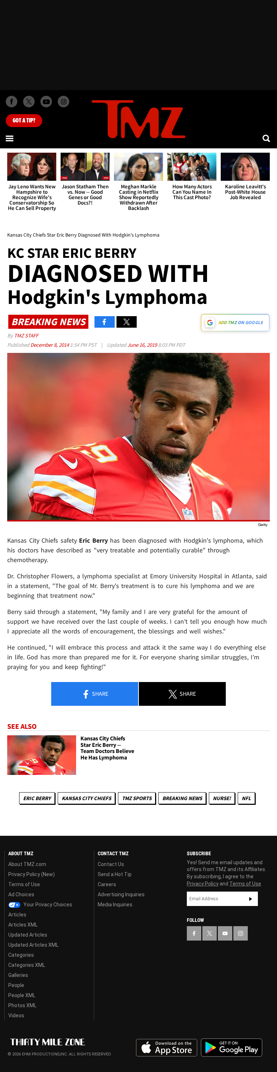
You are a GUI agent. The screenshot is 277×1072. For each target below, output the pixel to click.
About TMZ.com (27, 864)
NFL (246, 798)
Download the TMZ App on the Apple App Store (166, 1048)
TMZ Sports (136, 798)
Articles (17, 915)
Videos (16, 1015)
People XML (21, 995)
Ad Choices (21, 894)
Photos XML (22, 1005)
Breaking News (182, 798)
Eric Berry (37, 798)
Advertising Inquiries (121, 894)
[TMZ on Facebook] (11, 101)
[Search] (267, 138)
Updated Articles (27, 935)
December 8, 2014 (50, 344)
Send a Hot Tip (115, 874)
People (16, 985)
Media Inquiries (115, 904)
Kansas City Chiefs (86, 798)
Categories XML (26, 965)
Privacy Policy (203, 884)
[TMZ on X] (29, 101)
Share (99, 693)
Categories (21, 955)
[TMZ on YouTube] (225, 933)
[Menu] (10, 138)
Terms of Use (24, 884)
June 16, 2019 (142, 344)
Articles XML (23, 925)
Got (24, 120)
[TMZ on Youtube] (46, 101)
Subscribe (250, 899)
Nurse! (222, 798)
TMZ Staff (26, 335)
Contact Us (111, 864)
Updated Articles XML (33, 945)
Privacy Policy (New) (31, 874)
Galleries (18, 975)
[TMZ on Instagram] (63, 101)
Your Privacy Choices (47, 904)
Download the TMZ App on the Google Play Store (231, 1048)
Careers (107, 884)
